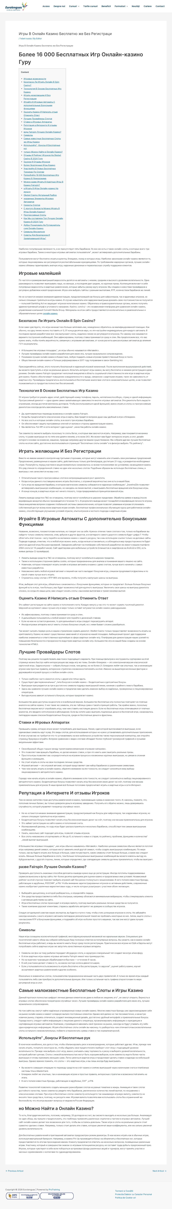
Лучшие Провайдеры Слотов (38, 118)
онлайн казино (50, 313)
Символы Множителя (34, 231)
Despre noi (59, 6)
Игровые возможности (35, 78)
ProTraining (54, 1189)
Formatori (120, 6)
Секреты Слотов (32, 205)
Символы (28, 135)
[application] (78, 6)
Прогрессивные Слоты (35, 215)
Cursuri (73, 6)
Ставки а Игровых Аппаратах (38, 122)
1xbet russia (25, 38)
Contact (160, 6)
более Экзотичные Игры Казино (39, 165)
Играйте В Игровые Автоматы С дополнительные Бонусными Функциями (39, 105)
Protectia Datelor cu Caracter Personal (133, 1194)
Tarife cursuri (90, 6)
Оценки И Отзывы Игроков (37, 162)
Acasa (46, 6)
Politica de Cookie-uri (125, 1197)
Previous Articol (14, 1171)
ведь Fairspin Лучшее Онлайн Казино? (42, 132)
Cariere (148, 6)
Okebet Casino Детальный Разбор (40, 195)
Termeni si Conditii (124, 1191)
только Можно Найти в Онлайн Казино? (43, 152)
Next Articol (159, 1171)
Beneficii (106, 6)
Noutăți (136, 6)
